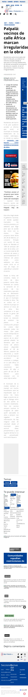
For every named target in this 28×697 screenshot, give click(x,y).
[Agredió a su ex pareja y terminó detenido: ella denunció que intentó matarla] (12, 497)
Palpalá (7, 482)
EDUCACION (13, 674)
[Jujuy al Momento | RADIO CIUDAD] (25, 660)
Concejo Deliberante (10, 485)
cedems (6, 595)
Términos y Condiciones (5, 687)
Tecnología (8, 680)
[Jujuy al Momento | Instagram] (7, 14)
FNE (7, 677)
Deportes (16, 2)
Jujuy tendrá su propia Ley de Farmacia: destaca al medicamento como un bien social (15, 581)
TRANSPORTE (13, 677)
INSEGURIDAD (13, 679)
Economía (10, 2)
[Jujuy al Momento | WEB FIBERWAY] (18, 660)
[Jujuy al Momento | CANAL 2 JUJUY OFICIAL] (21, 657)
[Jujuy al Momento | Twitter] (4, 14)
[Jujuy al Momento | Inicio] (27, 665)
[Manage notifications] (24, 694)
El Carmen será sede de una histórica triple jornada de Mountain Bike (14, 620)
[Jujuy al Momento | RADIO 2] (21, 660)
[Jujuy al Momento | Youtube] (11, 14)
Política (4, 2)
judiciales (7, 635)
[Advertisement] (14, 459)
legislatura (7, 576)
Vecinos (14, 482)
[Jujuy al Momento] (7, 655)
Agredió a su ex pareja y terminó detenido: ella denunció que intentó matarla (13, 508)
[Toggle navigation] (2, 7)
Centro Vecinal (8, 508)
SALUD (12, 682)
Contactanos (23, 677)
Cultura (8, 675)
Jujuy (2, 669)
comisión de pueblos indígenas (14, 549)
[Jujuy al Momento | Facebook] (1, 14)
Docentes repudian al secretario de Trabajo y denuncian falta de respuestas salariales (15, 601)
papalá (19, 505)
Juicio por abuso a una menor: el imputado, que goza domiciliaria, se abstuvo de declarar (14, 640)
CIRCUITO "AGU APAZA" (9, 615)
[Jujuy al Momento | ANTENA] (25, 657)
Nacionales (4, 672)
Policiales (22, 2)
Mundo (3, 675)
